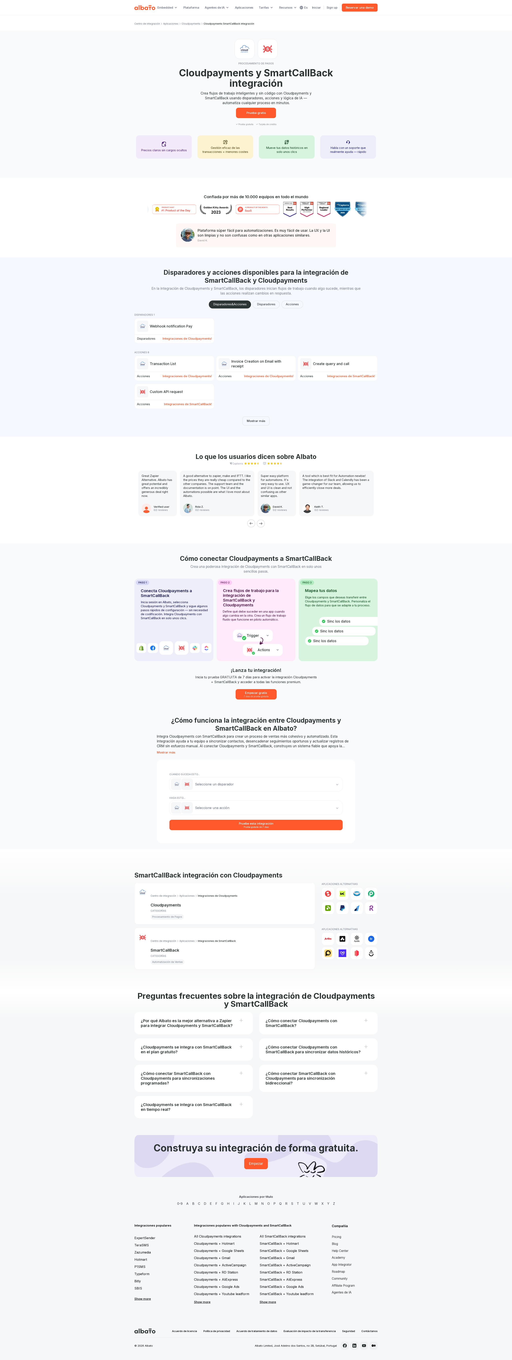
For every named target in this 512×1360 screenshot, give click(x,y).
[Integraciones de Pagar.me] (328, 908)
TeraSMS (141, 1245)
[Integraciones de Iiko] (328, 893)
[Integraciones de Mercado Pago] (357, 893)
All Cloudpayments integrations (217, 1236)
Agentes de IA (341, 1292)
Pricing (336, 1237)
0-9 (180, 1204)
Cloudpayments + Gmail (212, 1258)
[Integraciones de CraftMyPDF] (357, 953)
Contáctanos (369, 1331)
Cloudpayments (191, 23)
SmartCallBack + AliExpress (281, 1279)
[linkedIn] (354, 1346)
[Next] (261, 523)
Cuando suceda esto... (184, 774)
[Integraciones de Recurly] (371, 908)
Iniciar (316, 7)
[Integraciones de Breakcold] (371, 939)
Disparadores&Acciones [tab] (230, 304)
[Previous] (251, 523)
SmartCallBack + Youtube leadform (287, 1294)
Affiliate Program (343, 1285)
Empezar (256, 1164)
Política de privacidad (216, 1331)
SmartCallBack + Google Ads (282, 1287)
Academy (338, 1258)
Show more (142, 1299)
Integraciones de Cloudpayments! (187, 338)
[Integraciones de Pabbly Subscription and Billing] (371, 893)
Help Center (340, 1251)
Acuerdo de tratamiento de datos (256, 1331)
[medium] (374, 1346)
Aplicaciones (244, 7)
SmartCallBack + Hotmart (279, 1244)
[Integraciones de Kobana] (342, 893)
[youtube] (364, 1346)
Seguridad (348, 1331)
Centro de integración (147, 23)
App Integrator (342, 1264)
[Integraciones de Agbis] (328, 939)
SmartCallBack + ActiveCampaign (285, 1265)
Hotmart (140, 1260)
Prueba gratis (256, 113)
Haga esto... (177, 797)
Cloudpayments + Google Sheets (219, 1251)
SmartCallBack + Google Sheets (284, 1251)
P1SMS (139, 1267)
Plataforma (191, 7)
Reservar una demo (360, 7)
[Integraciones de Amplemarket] (342, 939)
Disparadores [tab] (266, 304)
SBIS (138, 1288)
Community (340, 1278)
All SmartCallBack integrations (283, 1236)
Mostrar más (256, 421)
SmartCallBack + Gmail (277, 1258)
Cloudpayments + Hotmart (214, 1244)
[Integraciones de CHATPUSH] (328, 953)
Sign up (332, 7)
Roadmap (338, 1271)
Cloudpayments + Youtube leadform (221, 1294)
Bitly (137, 1281)
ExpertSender (144, 1238)
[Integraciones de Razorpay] (357, 908)
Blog (335, 1244)
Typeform (141, 1274)
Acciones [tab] (292, 304)
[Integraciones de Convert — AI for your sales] (342, 953)
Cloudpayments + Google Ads (216, 1287)
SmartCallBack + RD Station (281, 1272)
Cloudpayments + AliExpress (216, 1279)
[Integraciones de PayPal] (342, 908)
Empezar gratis (256, 694)
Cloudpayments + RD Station (216, 1272)
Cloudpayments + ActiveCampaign (220, 1265)
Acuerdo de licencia (184, 1331)
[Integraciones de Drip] (371, 953)
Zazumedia (142, 1252)
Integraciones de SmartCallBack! (351, 376)
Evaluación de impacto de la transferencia (310, 1331)
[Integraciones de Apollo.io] (357, 939)
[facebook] (345, 1346)
